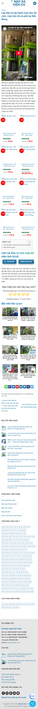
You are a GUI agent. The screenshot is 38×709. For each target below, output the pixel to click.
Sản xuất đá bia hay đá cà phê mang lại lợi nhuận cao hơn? (22, 460)
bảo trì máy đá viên (7, 530)
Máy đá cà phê (6, 508)
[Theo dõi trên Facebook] (3, 693)
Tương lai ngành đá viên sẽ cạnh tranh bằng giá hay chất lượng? (21, 474)
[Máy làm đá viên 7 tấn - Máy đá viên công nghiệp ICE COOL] (28, 217)
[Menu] (2, 3)
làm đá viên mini (18, 552)
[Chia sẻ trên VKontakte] (21, 386)
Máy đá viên (5, 512)
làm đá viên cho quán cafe (25, 543)
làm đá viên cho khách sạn (21, 540)
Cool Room (5, 604)
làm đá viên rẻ (16, 556)
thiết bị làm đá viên (7, 588)
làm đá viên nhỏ (6, 556)
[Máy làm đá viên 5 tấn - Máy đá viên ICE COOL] (9, 123)
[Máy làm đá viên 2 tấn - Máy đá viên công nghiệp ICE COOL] (28, 154)
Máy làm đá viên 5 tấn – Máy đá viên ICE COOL (9, 134)
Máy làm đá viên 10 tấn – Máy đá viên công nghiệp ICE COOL (27, 134)
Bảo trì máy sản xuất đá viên (22, 527)
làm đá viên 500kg (7, 540)
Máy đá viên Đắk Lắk (8, 585)
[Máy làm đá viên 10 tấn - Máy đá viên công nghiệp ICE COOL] (28, 123)
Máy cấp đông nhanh (9, 504)
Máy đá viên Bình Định (23, 565)
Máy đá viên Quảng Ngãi (8, 578)
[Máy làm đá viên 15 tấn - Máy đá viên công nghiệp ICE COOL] (10, 217)
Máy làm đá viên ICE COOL (9, 562)
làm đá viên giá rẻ (7, 552)
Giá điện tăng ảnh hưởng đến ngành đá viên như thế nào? (22, 480)
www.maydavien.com (13, 642)
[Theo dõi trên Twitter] (10, 693)
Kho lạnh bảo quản (8, 500)
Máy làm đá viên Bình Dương (10, 559)
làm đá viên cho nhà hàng (9, 543)
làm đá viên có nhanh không (27, 546)
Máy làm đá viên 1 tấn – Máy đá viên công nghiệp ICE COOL (9, 165)
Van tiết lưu (16, 607)
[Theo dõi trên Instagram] (7, 693)
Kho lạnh (12, 604)
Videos (3, 10)
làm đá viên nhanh (29, 552)
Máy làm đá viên (6, 607)
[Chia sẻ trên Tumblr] (28, 386)
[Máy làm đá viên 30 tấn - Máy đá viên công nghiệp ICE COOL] (9, 186)
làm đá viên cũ (23, 549)
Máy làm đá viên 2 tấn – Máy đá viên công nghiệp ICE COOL (28, 165)
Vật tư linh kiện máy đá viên (11, 516)
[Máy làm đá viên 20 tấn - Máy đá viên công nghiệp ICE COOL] (28, 186)
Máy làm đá (19, 604)
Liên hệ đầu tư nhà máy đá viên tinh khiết (17, 245)
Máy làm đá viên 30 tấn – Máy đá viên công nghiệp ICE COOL (10, 197)
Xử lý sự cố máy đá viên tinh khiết (23, 588)
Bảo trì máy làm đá (7, 527)
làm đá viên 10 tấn (29, 536)
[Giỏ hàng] (34, 3)
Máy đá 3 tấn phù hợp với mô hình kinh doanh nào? (21, 467)
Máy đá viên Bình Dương (25, 562)
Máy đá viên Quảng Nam (24, 575)
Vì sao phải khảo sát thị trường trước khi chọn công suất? (21, 447)
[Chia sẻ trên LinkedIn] (24, 386)
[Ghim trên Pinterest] (17, 386)
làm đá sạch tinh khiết (8, 533)
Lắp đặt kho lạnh (26, 556)
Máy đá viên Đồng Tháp (21, 585)
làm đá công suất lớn (20, 530)
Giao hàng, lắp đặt (8, 680)
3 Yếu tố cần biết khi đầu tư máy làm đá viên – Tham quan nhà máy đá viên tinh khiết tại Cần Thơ (9, 406)
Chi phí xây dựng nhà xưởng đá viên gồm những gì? (20, 454)
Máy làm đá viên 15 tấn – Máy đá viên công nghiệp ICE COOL (9, 228)
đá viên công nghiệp (27, 591)
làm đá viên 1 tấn (20, 533)
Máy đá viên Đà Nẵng (25, 582)
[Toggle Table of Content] (28, 242)
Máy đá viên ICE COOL (8, 572)
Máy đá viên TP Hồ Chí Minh (9, 582)
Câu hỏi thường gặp (8, 682)
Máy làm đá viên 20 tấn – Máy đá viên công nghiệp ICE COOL (27, 197)
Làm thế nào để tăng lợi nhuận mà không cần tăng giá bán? (20, 428)
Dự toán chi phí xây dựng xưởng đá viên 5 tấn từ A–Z (22, 487)
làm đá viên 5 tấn (18, 536)
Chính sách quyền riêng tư (10, 674)
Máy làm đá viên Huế (25, 559)
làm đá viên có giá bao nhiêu (10, 546)
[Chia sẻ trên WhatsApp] (6, 386)
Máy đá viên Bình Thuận (8, 565)
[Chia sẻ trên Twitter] (13, 386)
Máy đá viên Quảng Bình (8, 575)
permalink (4, 396)
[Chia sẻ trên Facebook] (9, 386)
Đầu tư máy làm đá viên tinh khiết (11, 591)
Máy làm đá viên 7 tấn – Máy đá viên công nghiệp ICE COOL (28, 228)
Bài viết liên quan (9, 247)
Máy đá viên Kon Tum (22, 572)
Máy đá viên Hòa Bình (19, 569)
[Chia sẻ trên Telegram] (32, 386)
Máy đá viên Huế (6, 569)
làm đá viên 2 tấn (6, 536)
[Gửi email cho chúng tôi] (14, 693)
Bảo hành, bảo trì (7, 677)
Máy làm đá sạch (29, 604)
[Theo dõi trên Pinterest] (18, 693)
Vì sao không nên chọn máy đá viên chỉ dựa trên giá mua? (22, 434)
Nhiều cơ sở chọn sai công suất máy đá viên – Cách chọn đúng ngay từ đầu (22, 441)
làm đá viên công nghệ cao (9, 549)
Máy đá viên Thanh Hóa (23, 578)
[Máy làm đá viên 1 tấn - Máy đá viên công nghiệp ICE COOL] (10, 154)
